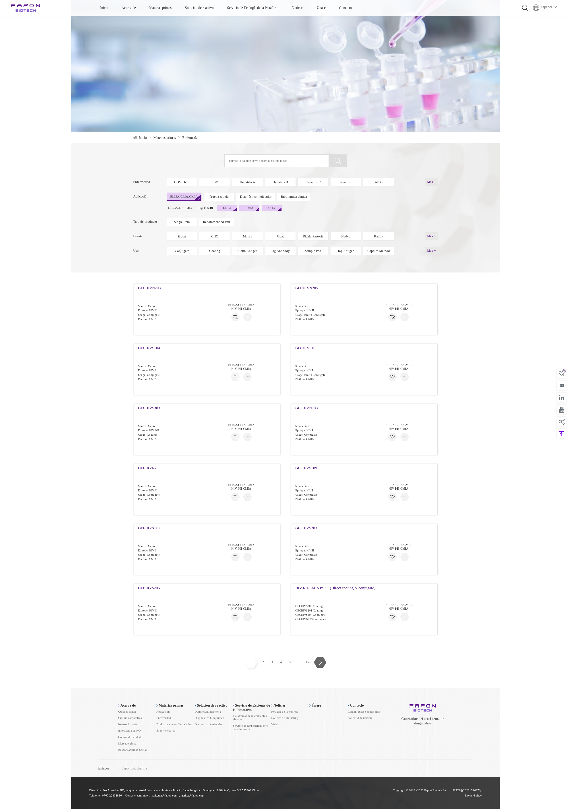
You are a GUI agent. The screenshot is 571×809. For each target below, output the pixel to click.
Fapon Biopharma (134, 768)
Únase (321, 8)
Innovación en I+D (129, 730)
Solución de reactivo (199, 8)
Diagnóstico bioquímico (209, 718)
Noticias (297, 8)
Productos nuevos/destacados (174, 724)
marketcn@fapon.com (164, 795)
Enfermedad (163, 718)
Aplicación (163, 711)
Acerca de (129, 8)
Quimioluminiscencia (208, 711)
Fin (308, 662)
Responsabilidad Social (132, 749)
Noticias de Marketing (284, 718)
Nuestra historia (127, 724)
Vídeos (275, 724)
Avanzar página (320, 662)
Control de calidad (129, 737)
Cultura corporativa (130, 718)
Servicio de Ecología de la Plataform (252, 8)
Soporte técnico (165, 730)
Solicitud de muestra (360, 718)
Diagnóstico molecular (208, 724)
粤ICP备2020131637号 (467, 790)
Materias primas (160, 8)
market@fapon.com (192, 795)
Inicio (104, 8)
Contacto (345, 8)
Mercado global (127, 743)
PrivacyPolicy (473, 795)
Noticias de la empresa (284, 711)
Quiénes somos (127, 711)
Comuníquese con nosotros (364, 711)
